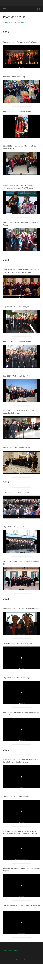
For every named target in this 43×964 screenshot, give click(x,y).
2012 (21, 22)
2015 (5, 22)
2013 (15, 22)
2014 (10, 22)
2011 (26, 22)
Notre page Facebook (10, 950)
